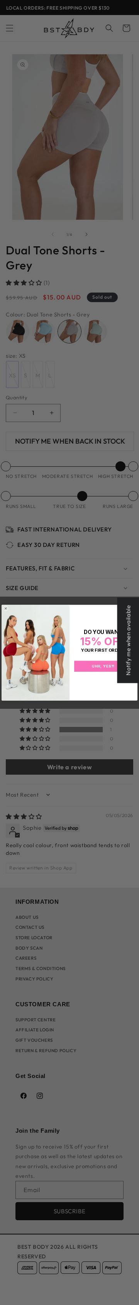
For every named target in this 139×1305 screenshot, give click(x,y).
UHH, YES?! (103, 666)
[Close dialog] (5, 608)
